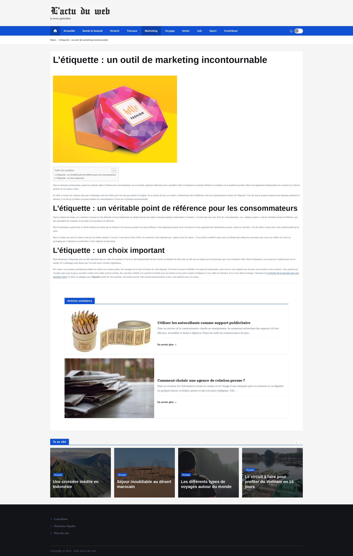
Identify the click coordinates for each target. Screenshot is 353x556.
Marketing (151, 30)
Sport (212, 30)
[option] (56, 473)
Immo (185, 30)
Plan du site (61, 533)
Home (53, 39)
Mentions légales (65, 526)
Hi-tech (114, 30)
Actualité (69, 30)
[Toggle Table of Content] (113, 170)
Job (199, 30)
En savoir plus (165, 344)
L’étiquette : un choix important (70, 178)
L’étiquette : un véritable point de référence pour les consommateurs (86, 174)
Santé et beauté (92, 30)
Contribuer (231, 30)
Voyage (170, 30)
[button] (297, 443)
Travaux (132, 30)
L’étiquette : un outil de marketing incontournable (83, 39)
